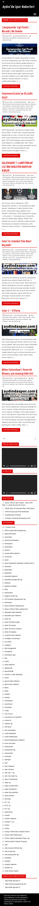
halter (6, 691)
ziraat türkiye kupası (12, 871)
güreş (6, 687)
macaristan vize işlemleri (9, 38)
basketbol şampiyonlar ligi (13, 579)
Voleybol (7, 861)
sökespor (8, 759)
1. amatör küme (10, 527)
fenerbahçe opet (10, 655)
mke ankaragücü (10, 730)
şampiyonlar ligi (21, 38)
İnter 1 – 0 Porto (11, 310)
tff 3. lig (7, 809)
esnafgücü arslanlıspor (12, 638)
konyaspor (8, 707)
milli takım (8, 727)
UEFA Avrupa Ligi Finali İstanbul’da (17, 511)
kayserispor (9, 704)
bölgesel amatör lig (11, 596)
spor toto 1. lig (9, 773)
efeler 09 (8, 619)
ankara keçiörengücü (12, 540)
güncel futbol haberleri (18, 108)
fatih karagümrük (10, 648)
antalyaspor (9, 547)
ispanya (7, 697)
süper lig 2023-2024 (11, 786)
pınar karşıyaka (10, 743)
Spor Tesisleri (9, 769)
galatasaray (11, 181)
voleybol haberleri (11, 864)
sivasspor (8, 756)
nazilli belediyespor (11, 737)
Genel (10, 108)
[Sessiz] (32, 466)
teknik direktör (9, 795)
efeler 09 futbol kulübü (12, 622)
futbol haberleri (26, 317)
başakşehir (8, 570)
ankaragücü (9, 543)
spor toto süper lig (11, 776)
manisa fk (8, 720)
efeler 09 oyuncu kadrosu (13, 629)
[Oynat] (4, 466)
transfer (7, 815)
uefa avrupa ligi (10, 851)
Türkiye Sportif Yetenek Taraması (16, 841)
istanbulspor (9, 701)
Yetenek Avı (9, 868)
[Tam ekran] (35, 466)
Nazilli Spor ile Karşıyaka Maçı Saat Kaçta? (20, 508)
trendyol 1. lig (9, 822)
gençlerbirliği (9, 671)
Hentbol (7, 694)
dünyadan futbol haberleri (22, 104)
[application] (19, 458)
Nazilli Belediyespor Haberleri (15, 740)
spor (27, 110)
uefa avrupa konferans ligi (13, 848)
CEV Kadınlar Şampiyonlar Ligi (15, 599)
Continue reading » (11, 86)
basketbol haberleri (11, 576)
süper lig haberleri (11, 789)
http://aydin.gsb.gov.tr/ (12, 881)
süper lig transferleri (11, 792)
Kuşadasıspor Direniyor (13, 515)
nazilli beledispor (10, 733)
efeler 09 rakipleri (10, 632)
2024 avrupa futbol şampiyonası (15, 530)
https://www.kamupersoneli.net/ (15, 884)
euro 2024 (8, 642)
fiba (6, 658)
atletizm (7, 550)
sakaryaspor (9, 746)
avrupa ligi (8, 557)
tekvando (8, 799)
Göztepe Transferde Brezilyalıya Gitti (17, 518)
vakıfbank (8, 858)
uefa (6, 845)
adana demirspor (10, 534)
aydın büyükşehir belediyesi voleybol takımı (19, 563)
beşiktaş (7, 583)
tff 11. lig (7, 805)
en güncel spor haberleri (18, 106)
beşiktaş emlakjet (11, 586)
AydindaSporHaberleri (21, 36)
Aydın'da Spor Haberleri (18, 7)
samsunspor (9, 753)
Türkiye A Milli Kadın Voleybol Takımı (17, 832)
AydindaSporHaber (21, 102)
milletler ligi (8, 723)
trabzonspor (9, 812)
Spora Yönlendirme (11, 779)
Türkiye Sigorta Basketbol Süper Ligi (17, 838)
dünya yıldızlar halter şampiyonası (16, 609)
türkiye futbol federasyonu (13, 835)
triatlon (7, 825)
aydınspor (8, 566)
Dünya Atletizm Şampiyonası (14, 606)
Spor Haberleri (29, 183)
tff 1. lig (7, 802)
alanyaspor (8, 537)
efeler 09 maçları (10, 625)
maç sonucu (11, 110)
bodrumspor (9, 593)
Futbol (27, 106)
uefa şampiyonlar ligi (14, 112)
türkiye (7, 828)
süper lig (7, 782)
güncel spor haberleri (8, 183)
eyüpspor (8, 645)
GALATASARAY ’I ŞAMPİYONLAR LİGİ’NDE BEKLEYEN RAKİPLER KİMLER (17, 166)
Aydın (7, 560)
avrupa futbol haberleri (12, 553)
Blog (13, 104)
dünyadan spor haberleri (13, 615)
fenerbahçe (8, 651)
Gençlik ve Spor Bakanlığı (13, 674)
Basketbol (8, 573)
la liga (7, 710)
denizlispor (8, 602)
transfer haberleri (10, 818)
